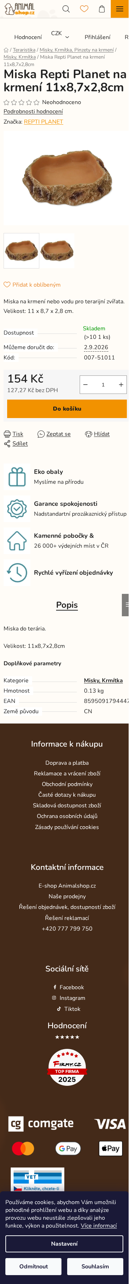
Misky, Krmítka (103, 680)
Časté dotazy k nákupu (67, 795)
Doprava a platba (67, 763)
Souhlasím (95, 1267)
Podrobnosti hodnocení (33, 111)
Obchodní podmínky (67, 784)
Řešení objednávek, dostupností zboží (67, 907)
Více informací (99, 1226)
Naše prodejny (67, 896)
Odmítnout (33, 1267)
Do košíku (67, 409)
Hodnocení (67, 1025)
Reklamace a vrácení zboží (67, 774)
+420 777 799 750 (67, 929)
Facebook (72, 987)
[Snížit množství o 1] (85, 385)
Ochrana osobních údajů (67, 816)
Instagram (72, 998)
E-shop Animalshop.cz (67, 886)
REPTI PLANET (43, 122)
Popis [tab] (67, 605)
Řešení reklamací (67, 918)
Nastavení (64, 1244)
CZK (56, 33)
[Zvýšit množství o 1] (121, 385)
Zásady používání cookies (67, 827)
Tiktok (72, 1009)
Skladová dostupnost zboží (67, 805)
